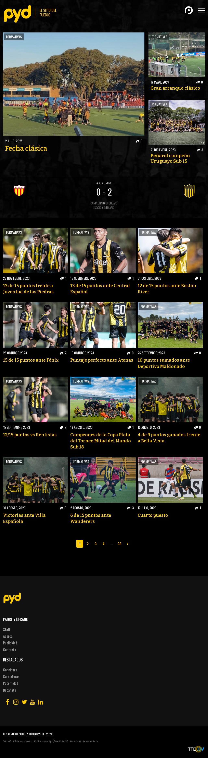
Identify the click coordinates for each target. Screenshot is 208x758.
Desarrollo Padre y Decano (20, 734)
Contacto (9, 649)
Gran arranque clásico (175, 88)
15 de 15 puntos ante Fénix (31, 360)
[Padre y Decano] (31, 14)
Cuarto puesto (153, 515)
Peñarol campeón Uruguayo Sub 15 (170, 158)
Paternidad (10, 683)
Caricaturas (11, 676)
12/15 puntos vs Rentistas (30, 435)
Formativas (14, 36)
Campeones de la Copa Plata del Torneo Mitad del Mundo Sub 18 (100, 441)
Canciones (10, 669)
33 (119, 543)
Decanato (9, 690)
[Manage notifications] (198, 749)
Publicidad (10, 642)
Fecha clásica (26, 148)
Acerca (8, 636)
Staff (6, 629)
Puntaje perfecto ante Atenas (101, 360)
